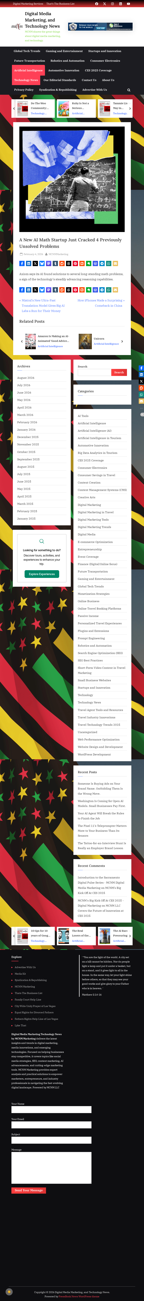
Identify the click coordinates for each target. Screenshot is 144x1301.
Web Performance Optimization (99, 739)
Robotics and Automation (67, 60)
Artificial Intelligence (28, 70)
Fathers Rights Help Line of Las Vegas (36, 1018)
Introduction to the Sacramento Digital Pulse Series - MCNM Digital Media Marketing (101, 882)
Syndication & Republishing (58, 89)
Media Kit (20, 973)
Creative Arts (86, 497)
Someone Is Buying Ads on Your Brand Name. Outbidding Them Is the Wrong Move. (100, 788)
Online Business (88, 601)
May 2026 (24, 400)
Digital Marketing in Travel (96, 512)
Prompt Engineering (91, 638)
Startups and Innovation (104, 51)
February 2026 (27, 422)
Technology (85, 695)
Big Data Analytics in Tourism (97, 453)
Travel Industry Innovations (96, 717)
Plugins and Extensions (93, 631)
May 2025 (24, 489)
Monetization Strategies (94, 593)
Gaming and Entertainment (64, 51)
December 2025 (28, 437)
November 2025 (28, 444)
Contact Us (89, 80)
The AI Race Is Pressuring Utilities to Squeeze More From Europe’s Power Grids (81, 933)
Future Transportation (29, 60)
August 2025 (25, 466)
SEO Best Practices (90, 660)
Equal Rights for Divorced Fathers (34, 1012)
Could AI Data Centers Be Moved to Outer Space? (122, 105)
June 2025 (24, 481)
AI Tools (83, 416)
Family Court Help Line (28, 999)
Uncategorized (87, 732)
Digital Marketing (89, 505)
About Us (108, 80)
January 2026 (26, 429)
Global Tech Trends (27, 51)
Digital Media (87, 534)
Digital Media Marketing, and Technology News (42, 20)
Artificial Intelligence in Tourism (99, 438)
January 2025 (26, 518)
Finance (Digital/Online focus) (97, 564)
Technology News (26, 80)
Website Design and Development (100, 747)
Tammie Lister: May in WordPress (81, 105)
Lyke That (20, 1025)
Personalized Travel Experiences (100, 623)
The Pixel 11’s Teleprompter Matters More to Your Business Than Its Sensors (102, 831)
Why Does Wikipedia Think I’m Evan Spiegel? (122, 933)
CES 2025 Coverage (98, 70)
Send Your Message (29, 1190)
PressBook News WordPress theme (79, 1296)
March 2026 (25, 415)
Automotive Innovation (63, 70)
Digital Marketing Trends (94, 527)
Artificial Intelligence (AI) (95, 430)
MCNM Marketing (25, 986)
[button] (22, 263)
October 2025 (26, 452)
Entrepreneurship (90, 549)
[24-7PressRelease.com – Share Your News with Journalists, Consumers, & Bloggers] (100, 27)
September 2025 (28, 459)
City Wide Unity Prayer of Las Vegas (35, 1006)
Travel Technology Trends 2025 (99, 724)
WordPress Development (94, 754)
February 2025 (27, 511)
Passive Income (88, 616)
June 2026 (24, 392)
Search (82, 366)
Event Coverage (88, 556)
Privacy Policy (24, 89)
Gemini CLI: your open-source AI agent (106, 338)
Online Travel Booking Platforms (99, 608)
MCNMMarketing (58, 254)
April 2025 (24, 496)
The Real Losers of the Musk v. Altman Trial (40, 933)
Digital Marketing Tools (93, 519)
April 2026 (24, 407)
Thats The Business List (28, 993)
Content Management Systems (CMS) (102, 490)
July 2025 (23, 474)
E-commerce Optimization (95, 542)
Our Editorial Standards (60, 80)
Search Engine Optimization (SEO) (100, 653)
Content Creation (89, 482)
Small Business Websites (94, 680)
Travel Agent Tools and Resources (100, 710)
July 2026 (23, 385)
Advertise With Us (94, 89)
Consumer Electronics (105, 60)
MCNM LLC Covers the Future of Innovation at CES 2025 (101, 910)
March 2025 (25, 503)
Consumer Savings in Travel (96, 475)
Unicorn (45, 338)
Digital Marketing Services (28, 3)
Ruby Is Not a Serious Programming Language (40, 105)
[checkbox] (9, 1291)
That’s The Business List (60, 3)
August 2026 (25, 377)
